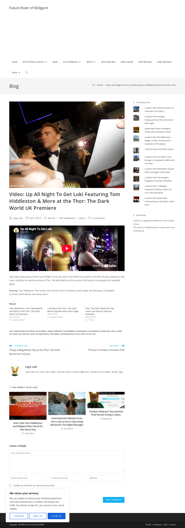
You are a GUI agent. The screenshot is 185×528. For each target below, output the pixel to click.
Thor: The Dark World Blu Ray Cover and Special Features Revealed (99, 311)
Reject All (37, 516)
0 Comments (98, 218)
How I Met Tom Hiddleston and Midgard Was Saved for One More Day (28, 426)
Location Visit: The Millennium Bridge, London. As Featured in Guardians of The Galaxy (158, 140)
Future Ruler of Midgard (28, 7)
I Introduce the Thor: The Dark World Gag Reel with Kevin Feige (62, 310)
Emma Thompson (55, 331)
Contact (173, 524)
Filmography (82, 331)
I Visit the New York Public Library (159, 149)
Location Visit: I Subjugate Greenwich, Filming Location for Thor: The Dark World (158, 189)
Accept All (56, 516)
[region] (37, 505)
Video (82, 218)
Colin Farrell (41, 331)
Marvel (51, 218)
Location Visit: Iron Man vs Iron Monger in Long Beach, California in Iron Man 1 (160, 160)
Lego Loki (18, 218)
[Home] (93, 85)
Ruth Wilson (23, 334)
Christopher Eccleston (24, 331)
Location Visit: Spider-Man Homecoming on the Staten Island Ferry (159, 201)
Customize (19, 516)
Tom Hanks (54, 334)
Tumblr (148, 524)
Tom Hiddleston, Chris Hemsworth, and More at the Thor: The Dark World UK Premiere (26, 311)
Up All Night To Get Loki (85, 334)
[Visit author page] (15, 370)
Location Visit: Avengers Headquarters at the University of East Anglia (159, 120)
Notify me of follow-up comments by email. (34, 485)
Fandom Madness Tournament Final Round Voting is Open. (106, 413)
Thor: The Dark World (39, 334)
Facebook (157, 524)
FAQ (165, 524)
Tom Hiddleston (67, 218)
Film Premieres (69, 331)
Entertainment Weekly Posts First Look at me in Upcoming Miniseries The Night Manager (66, 421)
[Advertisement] (92, 35)
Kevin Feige (105, 331)
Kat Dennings (94, 331)
